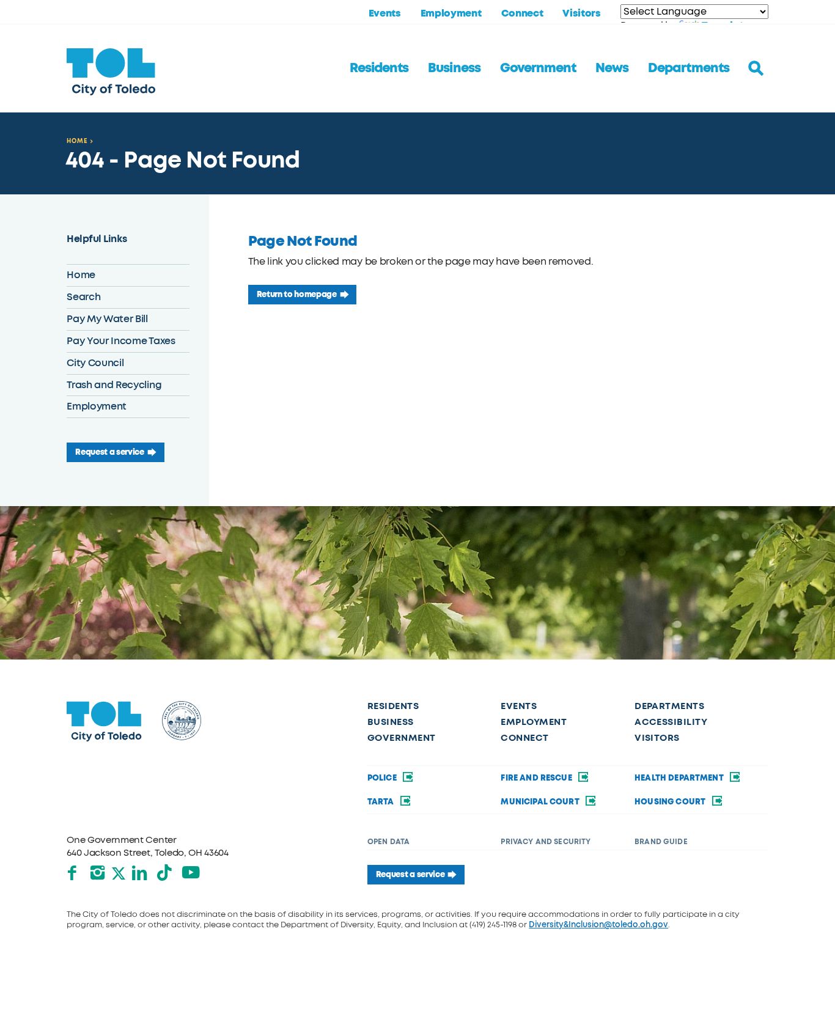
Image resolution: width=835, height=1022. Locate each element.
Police (383, 778)
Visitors (581, 13)
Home (77, 141)
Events (385, 13)
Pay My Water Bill (107, 318)
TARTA (381, 801)
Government (538, 67)
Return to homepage (297, 294)
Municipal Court (541, 801)
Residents (379, 67)
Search (83, 296)
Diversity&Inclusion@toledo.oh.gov (598, 924)
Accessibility (671, 722)
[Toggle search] (756, 68)
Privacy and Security (545, 842)
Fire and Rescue (537, 778)
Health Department (680, 778)
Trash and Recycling (114, 384)
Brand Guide (661, 842)
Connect (522, 13)
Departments (688, 67)
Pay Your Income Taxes (121, 340)
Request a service (109, 452)
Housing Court (671, 801)
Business (454, 67)
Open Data (388, 842)
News (611, 67)
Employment (451, 13)
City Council (95, 362)
